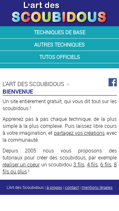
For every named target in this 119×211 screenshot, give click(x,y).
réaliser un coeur (21, 164)
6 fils (105, 164)
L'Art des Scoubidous (33, 84)
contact (72, 187)
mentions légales (97, 187)
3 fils (78, 164)
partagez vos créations (79, 132)
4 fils (92, 164)
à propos (54, 187)
